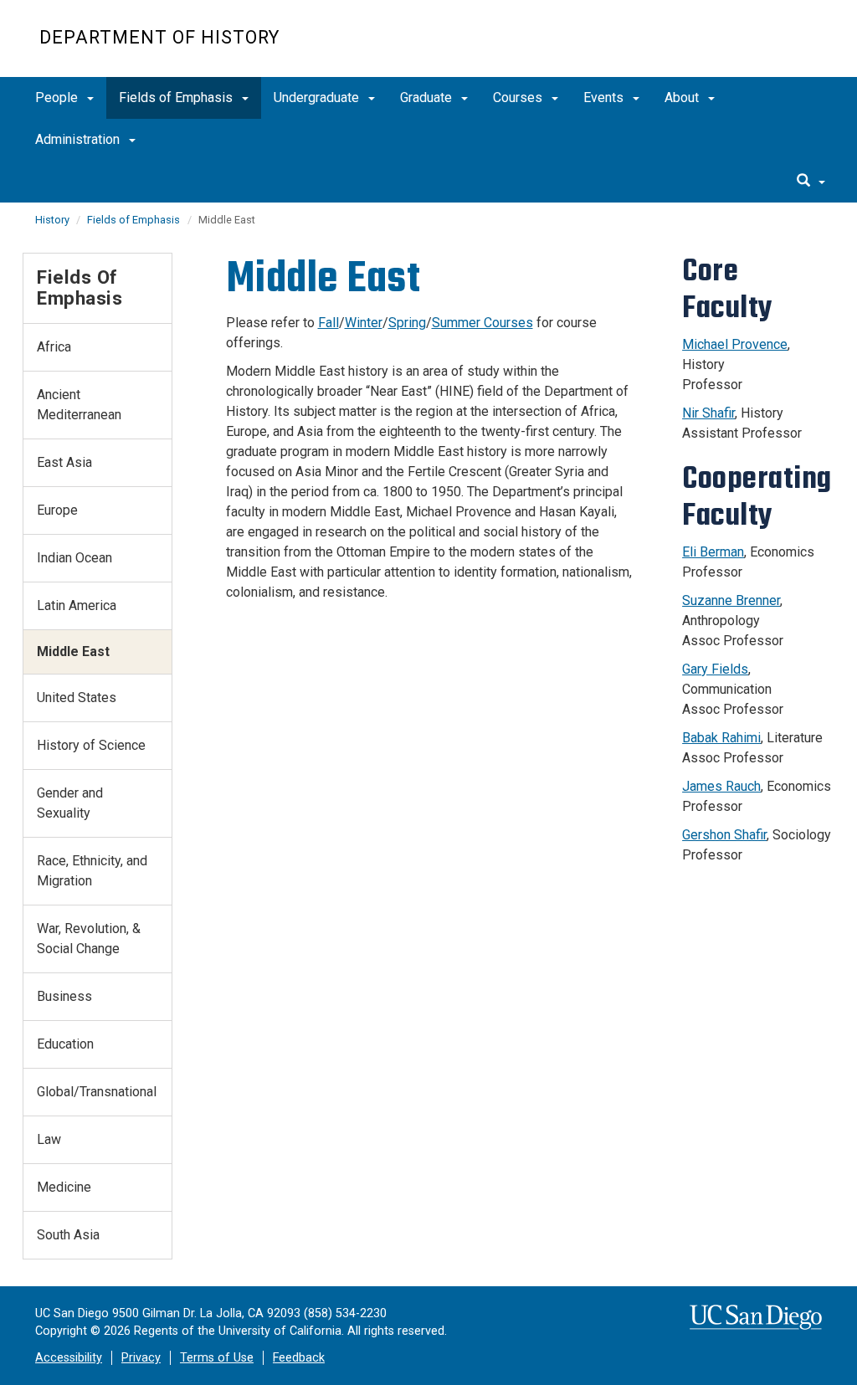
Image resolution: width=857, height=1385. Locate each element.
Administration (79, 139)
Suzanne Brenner (731, 600)
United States (76, 697)
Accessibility (68, 1358)
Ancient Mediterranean (79, 405)
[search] (811, 182)
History (53, 219)
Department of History (159, 37)
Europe (57, 510)
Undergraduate (318, 97)
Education (65, 1044)
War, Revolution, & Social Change (89, 939)
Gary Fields (715, 669)
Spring (407, 323)
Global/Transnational (97, 1092)
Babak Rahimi (721, 738)
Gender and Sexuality (70, 803)
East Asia (64, 462)
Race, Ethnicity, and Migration (92, 871)
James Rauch (721, 786)
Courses (519, 97)
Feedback (299, 1358)
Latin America (76, 605)
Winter (363, 323)
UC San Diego (722, 47)
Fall (328, 323)
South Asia (68, 1235)
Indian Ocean (74, 558)
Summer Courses (482, 323)
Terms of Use (217, 1358)
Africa (54, 347)
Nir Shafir (708, 413)
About (683, 97)
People (58, 97)
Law (49, 1139)
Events (605, 97)
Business (64, 996)
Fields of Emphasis (177, 97)
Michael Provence (735, 344)
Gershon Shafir (724, 835)
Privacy (141, 1358)
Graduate (427, 97)
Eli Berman (713, 552)
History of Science (91, 745)
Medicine (64, 1187)
